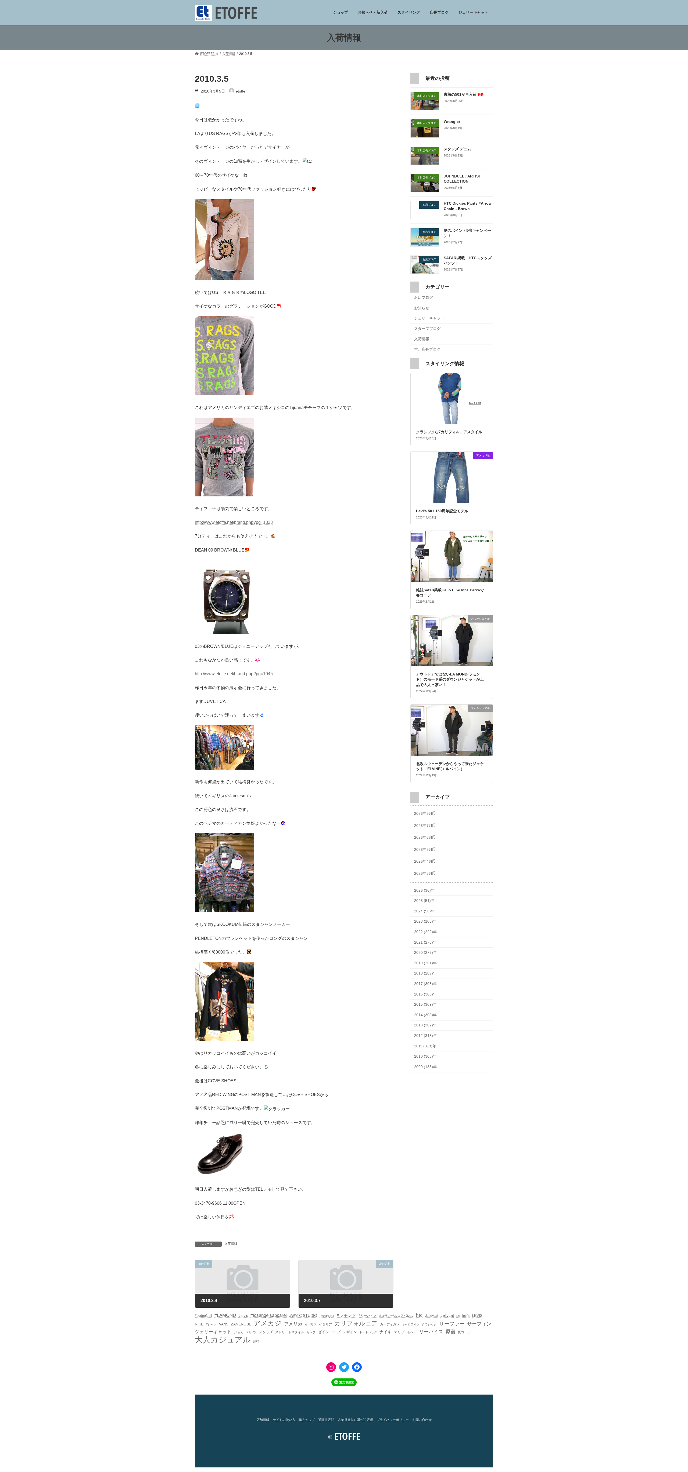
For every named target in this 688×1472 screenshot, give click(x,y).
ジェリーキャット (429, 318)
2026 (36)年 (424, 890)
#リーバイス (368, 1316)
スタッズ (266, 1332)
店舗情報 (262, 1420)
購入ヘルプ (307, 1420)
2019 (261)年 (425, 963)
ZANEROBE (241, 1324)
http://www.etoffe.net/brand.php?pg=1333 (234, 522)
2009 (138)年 (425, 1067)
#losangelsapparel (268, 1315)
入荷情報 (230, 1244)
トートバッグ (368, 1332)
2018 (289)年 (425, 973)
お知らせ (421, 308)
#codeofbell (203, 1316)
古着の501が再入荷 (465, 94)
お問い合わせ (422, 1420)
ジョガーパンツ (245, 1332)
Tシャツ (211, 1324)
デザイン (350, 1332)
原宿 (450, 1331)
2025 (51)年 (424, 901)
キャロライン (411, 1324)
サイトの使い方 (284, 1420)
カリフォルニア (356, 1323)
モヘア (412, 1332)
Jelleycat (431, 1316)
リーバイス (431, 1331)
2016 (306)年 (425, 994)
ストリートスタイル (289, 1332)
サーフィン (479, 1324)
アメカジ (268, 1323)
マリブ (399, 1332)
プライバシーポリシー (393, 1420)
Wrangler (452, 122)
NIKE (199, 1324)
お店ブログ (423, 297)
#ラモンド (346, 1315)
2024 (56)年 (424, 911)
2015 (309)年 (425, 1004)
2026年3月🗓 (425, 873)
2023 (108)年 (425, 921)
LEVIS (477, 1315)
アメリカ (293, 1324)
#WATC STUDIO (303, 1315)
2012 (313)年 (425, 1035)
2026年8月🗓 (425, 814)
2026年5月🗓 (425, 849)
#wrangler (327, 1316)
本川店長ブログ (427, 349)
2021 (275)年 (425, 942)
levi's (466, 1316)
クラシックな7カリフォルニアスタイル (449, 432)
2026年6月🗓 (425, 837)
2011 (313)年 (425, 1046)
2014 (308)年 (425, 1015)
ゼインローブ (329, 1332)
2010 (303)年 (425, 1056)
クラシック (429, 1324)
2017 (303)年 (425, 984)
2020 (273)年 (425, 953)
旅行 (256, 1341)
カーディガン (389, 1324)
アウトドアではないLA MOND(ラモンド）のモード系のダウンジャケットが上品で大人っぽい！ (450, 679)
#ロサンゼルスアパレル (396, 1316)
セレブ (311, 1332)
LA (458, 1315)
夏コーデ (464, 1332)
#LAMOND (225, 1315)
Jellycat (447, 1315)
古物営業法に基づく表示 (355, 1420)
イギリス (311, 1324)
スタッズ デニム (457, 149)
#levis (243, 1315)
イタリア (325, 1324)
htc (419, 1315)
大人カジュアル (223, 1339)
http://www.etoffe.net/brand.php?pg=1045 (234, 673)
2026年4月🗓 (425, 861)
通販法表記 (326, 1420)
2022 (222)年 (425, 932)
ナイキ (385, 1332)
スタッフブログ (427, 328)
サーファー (452, 1324)
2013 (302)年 (425, 1025)
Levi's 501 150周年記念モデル (442, 511)
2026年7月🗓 (425, 825)
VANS (223, 1324)
